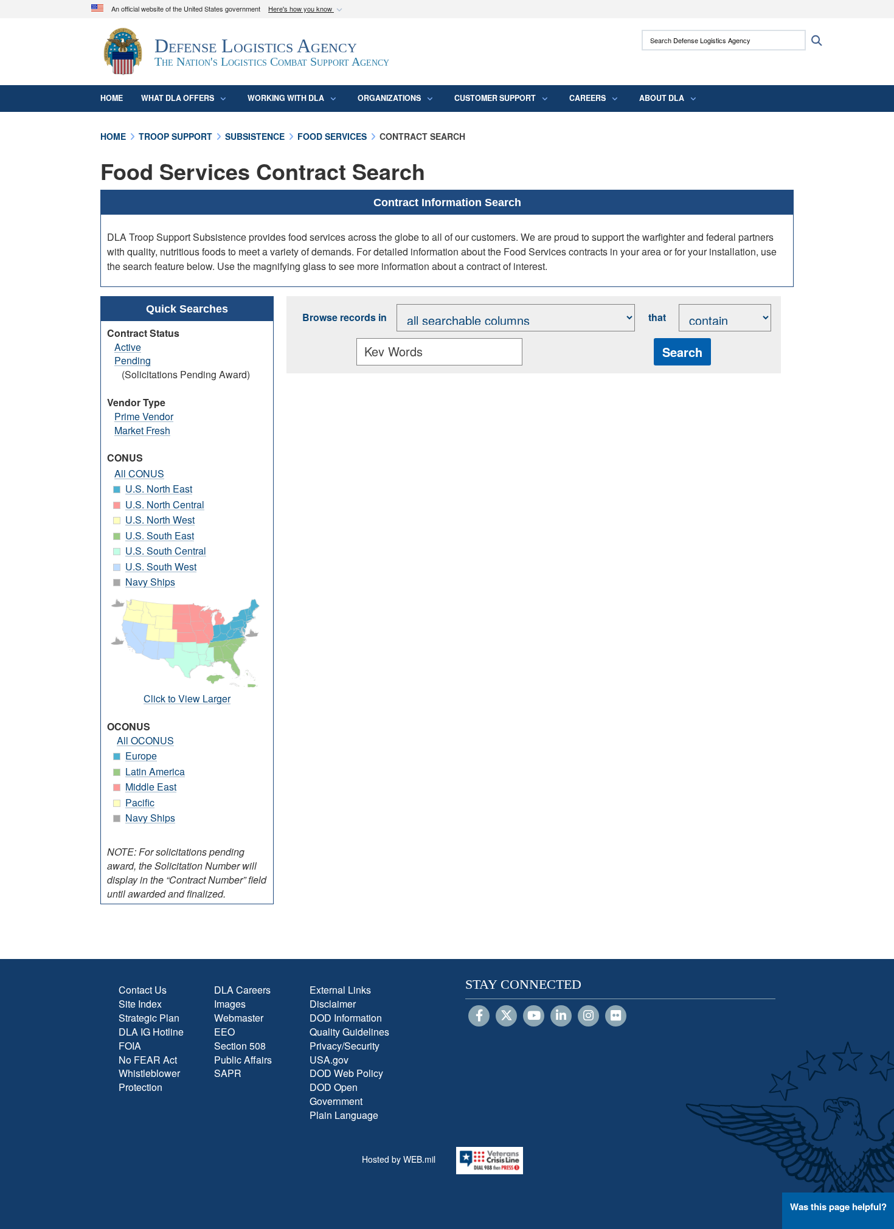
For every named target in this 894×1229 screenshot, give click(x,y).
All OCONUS (145, 740)
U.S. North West (160, 520)
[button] (306, 9)
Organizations (389, 97)
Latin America (155, 771)
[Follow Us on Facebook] (479, 1016)
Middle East (150, 787)
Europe (141, 756)
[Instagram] (588, 1016)
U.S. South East (159, 535)
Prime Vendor (143, 416)
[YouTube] (533, 1016)
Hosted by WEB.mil (398, 1159)
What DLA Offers (177, 97)
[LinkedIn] (561, 1016)
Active (127, 347)
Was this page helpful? (838, 1206)
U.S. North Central (164, 504)
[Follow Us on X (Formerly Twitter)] (506, 1016)
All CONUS (139, 473)
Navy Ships (150, 582)
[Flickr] (615, 1016)
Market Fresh (142, 430)
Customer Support (495, 97)
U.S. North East (158, 489)
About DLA (661, 97)
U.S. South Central (165, 551)
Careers (587, 97)
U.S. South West (160, 566)
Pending (132, 360)
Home (111, 97)
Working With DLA (286, 97)
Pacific (139, 802)
